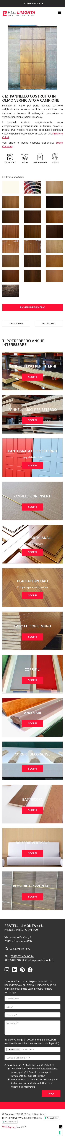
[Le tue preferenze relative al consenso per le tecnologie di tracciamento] (60, 1133)
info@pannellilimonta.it (40, 960)
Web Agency (8, 1127)
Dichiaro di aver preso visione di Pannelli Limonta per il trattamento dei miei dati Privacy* (34, 1072)
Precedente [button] (17, 323)
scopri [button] (32, 377)
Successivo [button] (48, 323)
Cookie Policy (10, 1122)
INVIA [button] (51, 1093)
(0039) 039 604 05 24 (22, 956)
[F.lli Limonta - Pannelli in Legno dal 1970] (26, 12)
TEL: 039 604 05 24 (32, 3)
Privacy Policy (52, 1118)
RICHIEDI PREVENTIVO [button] (32, 307)
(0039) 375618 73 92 (19, 948)
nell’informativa (27, 1086)
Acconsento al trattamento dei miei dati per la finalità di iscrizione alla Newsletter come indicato (34, 1083)
